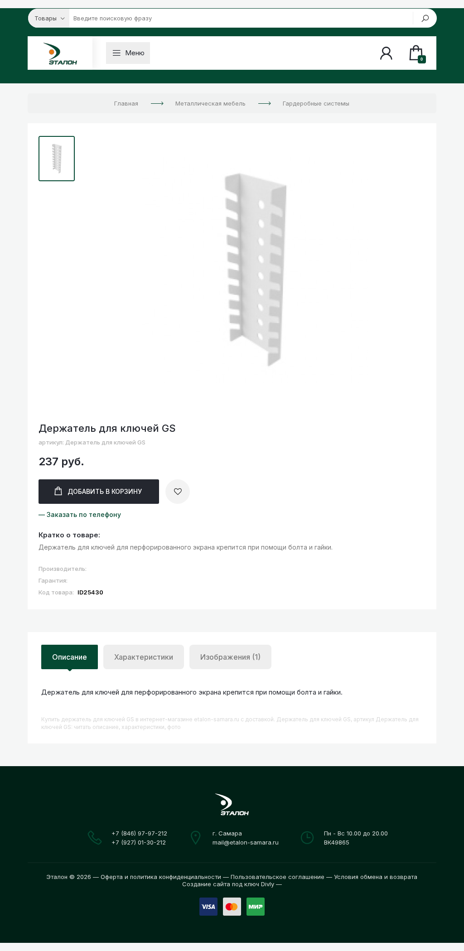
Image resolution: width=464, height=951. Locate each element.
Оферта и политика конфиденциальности (161, 876)
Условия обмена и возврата (375, 876)
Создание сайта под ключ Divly (228, 884)
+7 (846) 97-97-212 (139, 833)
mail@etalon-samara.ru (246, 842)
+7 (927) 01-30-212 (138, 842)
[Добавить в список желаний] (177, 491)
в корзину (105, 491)
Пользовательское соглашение (277, 876)
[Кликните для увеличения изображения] (254, 270)
